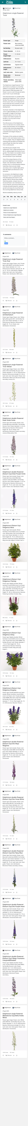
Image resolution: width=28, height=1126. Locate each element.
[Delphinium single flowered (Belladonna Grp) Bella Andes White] (14, 1031)
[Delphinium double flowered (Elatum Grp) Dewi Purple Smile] (14, 489)
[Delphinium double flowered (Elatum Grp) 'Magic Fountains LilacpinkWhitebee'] (14, 976)
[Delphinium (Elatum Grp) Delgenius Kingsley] (14, 706)
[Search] (25, 2)
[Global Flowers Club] (10, 2)
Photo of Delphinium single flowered (12, 215)
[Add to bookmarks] (17, 225)
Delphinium (7, 8)
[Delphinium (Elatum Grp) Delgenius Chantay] (14, 597)
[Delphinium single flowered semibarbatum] (14, 330)
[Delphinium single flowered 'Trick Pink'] (14, 277)
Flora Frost (17, 8)
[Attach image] (5, 241)
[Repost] (14, 225)
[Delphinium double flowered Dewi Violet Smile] (14, 436)
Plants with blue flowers (9, 217)
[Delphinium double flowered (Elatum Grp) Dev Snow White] (14, 815)
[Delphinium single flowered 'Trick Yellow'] (14, 382)
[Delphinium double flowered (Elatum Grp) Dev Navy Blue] (14, 868)
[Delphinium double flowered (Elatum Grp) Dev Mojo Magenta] (14, 760)
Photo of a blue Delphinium (10, 212)
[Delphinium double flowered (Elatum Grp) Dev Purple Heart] (14, 921)
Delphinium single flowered (10, 207)
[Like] (4, 225)
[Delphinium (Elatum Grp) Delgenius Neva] (14, 543)
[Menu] (2, 2)
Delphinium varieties (8, 210)
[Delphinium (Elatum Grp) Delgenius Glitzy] (14, 651)
